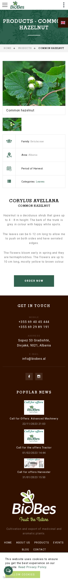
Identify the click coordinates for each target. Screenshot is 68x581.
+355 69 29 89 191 (34, 327)
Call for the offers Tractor (33, 447)
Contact (39, 549)
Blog (25, 549)
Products (25, 48)
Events (58, 542)
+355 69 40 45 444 (34, 322)
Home (7, 48)
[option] (34, 88)
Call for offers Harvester (34, 472)
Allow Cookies (22, 574)
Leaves (40, 181)
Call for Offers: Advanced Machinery (34, 418)
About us (23, 542)
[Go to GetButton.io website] (8, 577)
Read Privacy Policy (32, 567)
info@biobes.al (34, 358)
